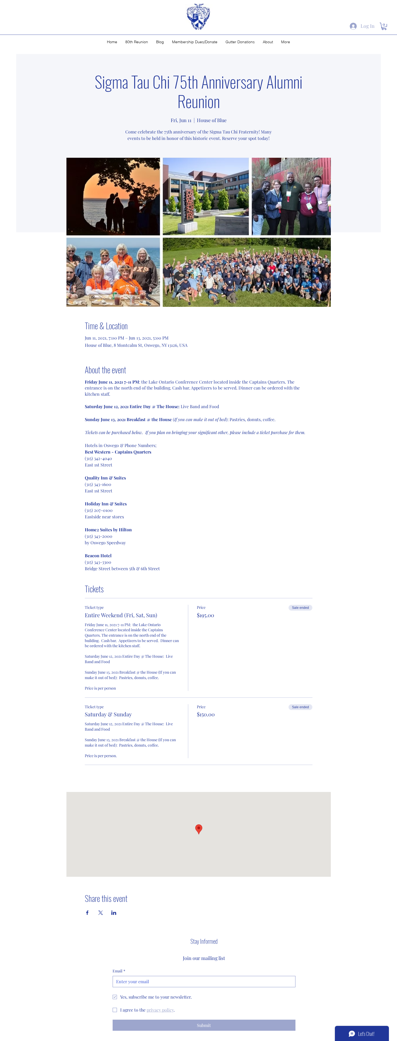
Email (119, 970)
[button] (384, 26)
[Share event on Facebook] (87, 913)
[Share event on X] (100, 913)
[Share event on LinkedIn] (113, 913)
